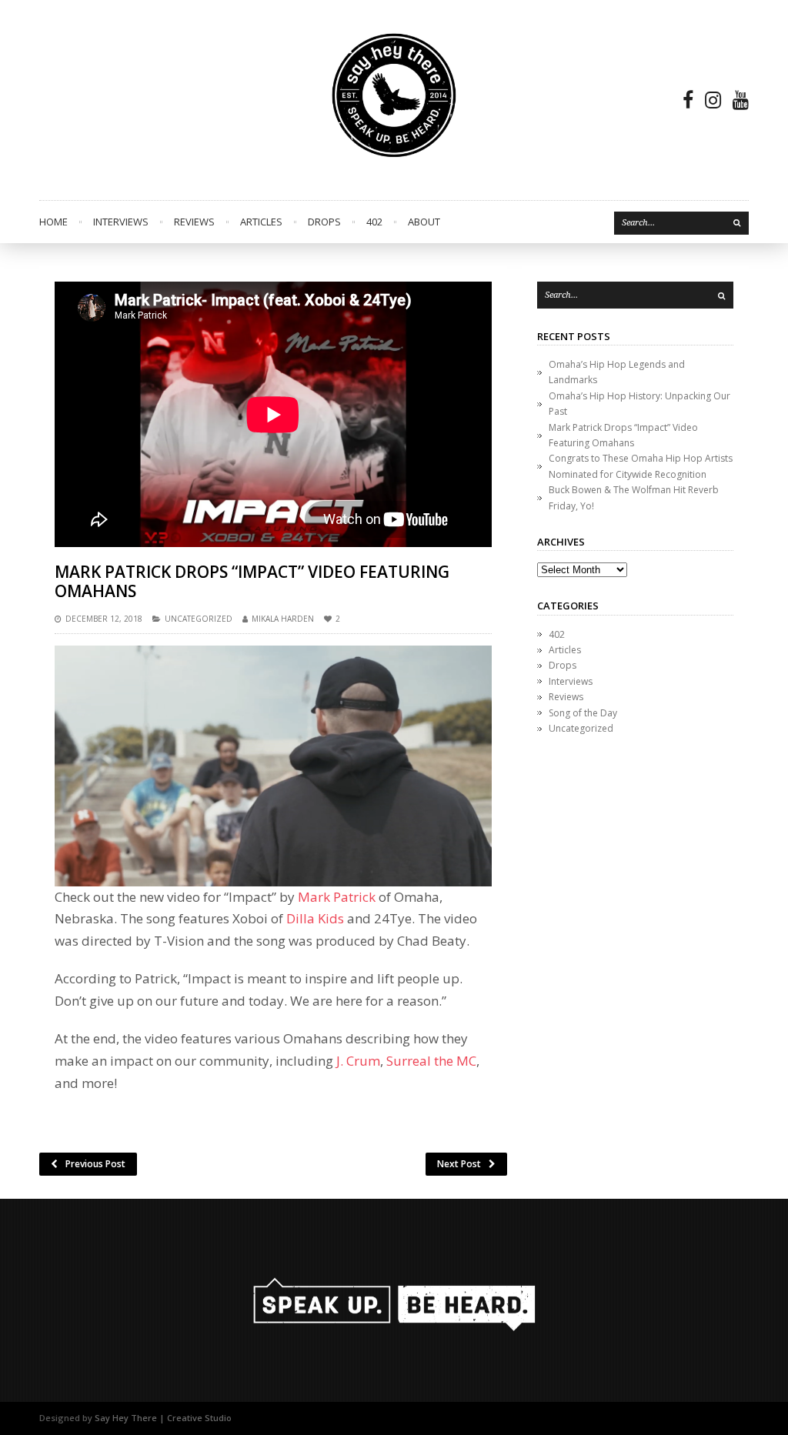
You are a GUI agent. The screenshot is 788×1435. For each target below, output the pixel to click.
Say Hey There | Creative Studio (163, 1417)
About (424, 222)
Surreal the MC (431, 1061)
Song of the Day (583, 712)
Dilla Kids (315, 918)
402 (374, 222)
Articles (261, 222)
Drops (324, 222)
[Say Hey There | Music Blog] (394, 100)
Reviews (194, 222)
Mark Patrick (337, 897)
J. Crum (358, 1061)
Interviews (121, 222)
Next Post (459, 1163)
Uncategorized (198, 618)
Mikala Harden (283, 618)
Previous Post (95, 1163)
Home (53, 222)
